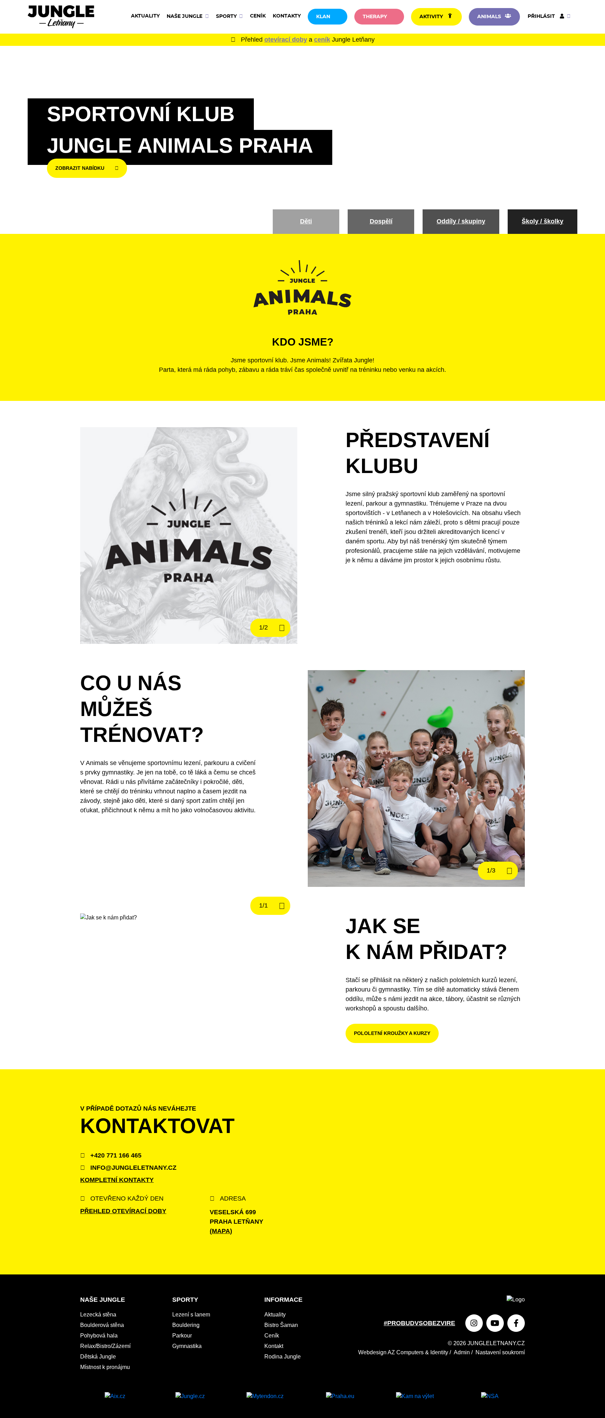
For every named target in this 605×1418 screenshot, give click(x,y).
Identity (439, 1352)
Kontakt (273, 1346)
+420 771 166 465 (115, 1155)
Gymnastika (187, 1346)
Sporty (227, 16)
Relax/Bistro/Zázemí (105, 1346)
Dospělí (381, 221)
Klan (323, 16)
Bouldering (186, 1325)
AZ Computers (406, 1352)
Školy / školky (542, 221)
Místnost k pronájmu (105, 1367)
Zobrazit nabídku (79, 168)
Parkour (182, 1336)
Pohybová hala (99, 1336)
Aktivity (431, 16)
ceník (322, 39)
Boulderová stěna (102, 1325)
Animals (489, 16)
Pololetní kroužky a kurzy (392, 1033)
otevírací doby (285, 39)
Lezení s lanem (191, 1315)
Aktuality (145, 16)
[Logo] (61, 16)
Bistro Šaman (281, 1325)
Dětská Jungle (98, 1357)
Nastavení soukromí (500, 1352)
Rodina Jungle (282, 1357)
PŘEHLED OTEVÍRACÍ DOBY (123, 1211)
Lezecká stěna (98, 1315)
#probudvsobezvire (419, 1323)
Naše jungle (185, 16)
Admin (462, 1352)
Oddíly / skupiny (461, 221)
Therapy (375, 16)
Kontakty (287, 16)
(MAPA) (221, 1231)
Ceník (258, 16)
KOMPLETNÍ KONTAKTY (117, 1179)
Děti (306, 221)
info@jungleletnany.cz (132, 1167)
